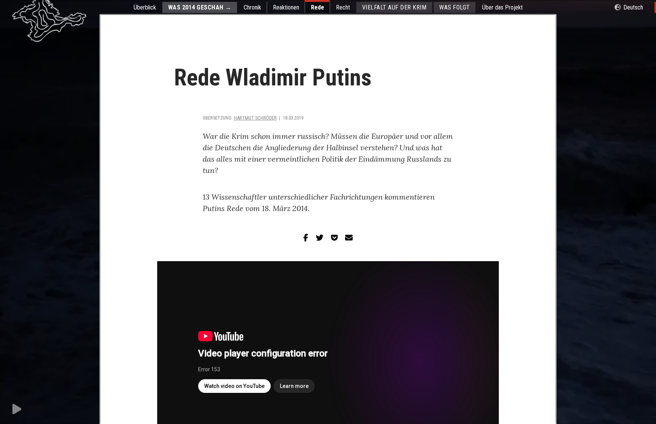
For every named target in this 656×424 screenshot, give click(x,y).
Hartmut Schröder (255, 118)
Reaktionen (286, 7)
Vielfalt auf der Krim (394, 7)
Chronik (252, 7)
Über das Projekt (502, 7)
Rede (317, 7)
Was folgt (454, 7)
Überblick (145, 7)
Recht (343, 7)
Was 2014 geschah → (200, 7)
